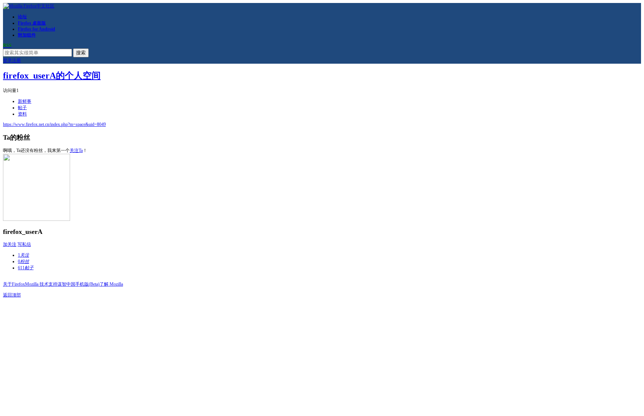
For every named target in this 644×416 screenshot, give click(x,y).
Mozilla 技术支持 (41, 284)
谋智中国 (66, 284)
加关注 (9, 244)
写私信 (24, 244)
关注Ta (76, 150)
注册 (16, 60)
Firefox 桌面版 (32, 23)
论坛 (22, 16)
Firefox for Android (36, 29)
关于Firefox (14, 284)
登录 (7, 60)
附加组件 (27, 35)
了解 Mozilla (111, 284)
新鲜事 (24, 101)
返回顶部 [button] (12, 295)
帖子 (22, 107)
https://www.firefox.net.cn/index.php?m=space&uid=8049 (54, 124)
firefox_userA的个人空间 (52, 75)
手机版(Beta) (87, 284)
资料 (22, 114)
